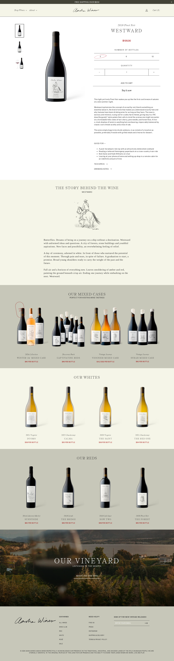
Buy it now (127, 90)
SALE (61, 644)
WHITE (61, 635)
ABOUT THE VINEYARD (87, 576)
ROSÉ (61, 639)
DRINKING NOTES (101, 169)
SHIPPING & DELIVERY (96, 635)
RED (60, 631)
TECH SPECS (99, 164)
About (32, 10)
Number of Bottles (127, 50)
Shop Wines (19, 10)
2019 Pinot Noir (126, 25)
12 (153, 56)
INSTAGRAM (93, 631)
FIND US (91, 623)
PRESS (91, 627)
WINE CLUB (63, 627)
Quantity (126, 66)
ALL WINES (63, 623)
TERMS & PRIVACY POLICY (98, 639)
